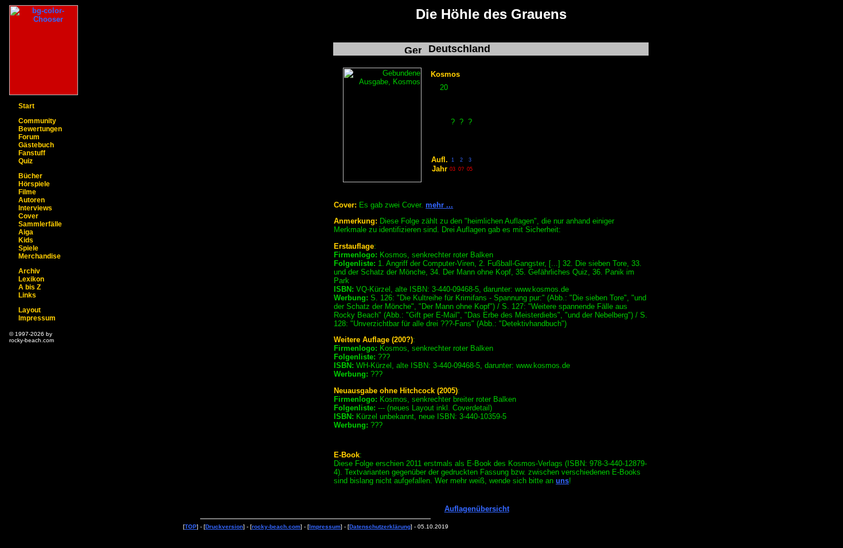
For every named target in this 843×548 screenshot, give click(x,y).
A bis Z (29, 287)
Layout (29, 310)
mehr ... (439, 205)
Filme (27, 192)
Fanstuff (31, 153)
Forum (29, 137)
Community (37, 121)
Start (26, 106)
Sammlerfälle (40, 224)
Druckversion (224, 526)
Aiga (25, 232)
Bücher (30, 176)
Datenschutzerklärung (380, 526)
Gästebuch (36, 145)
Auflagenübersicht (476, 508)
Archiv (29, 271)
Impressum (37, 318)
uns (562, 480)
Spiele (28, 248)
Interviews (35, 208)
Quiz (25, 161)
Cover (28, 216)
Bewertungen (40, 129)
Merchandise (39, 256)
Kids (25, 240)
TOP (191, 526)
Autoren (31, 200)
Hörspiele (34, 184)
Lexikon (31, 279)
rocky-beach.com (276, 526)
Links (27, 295)
